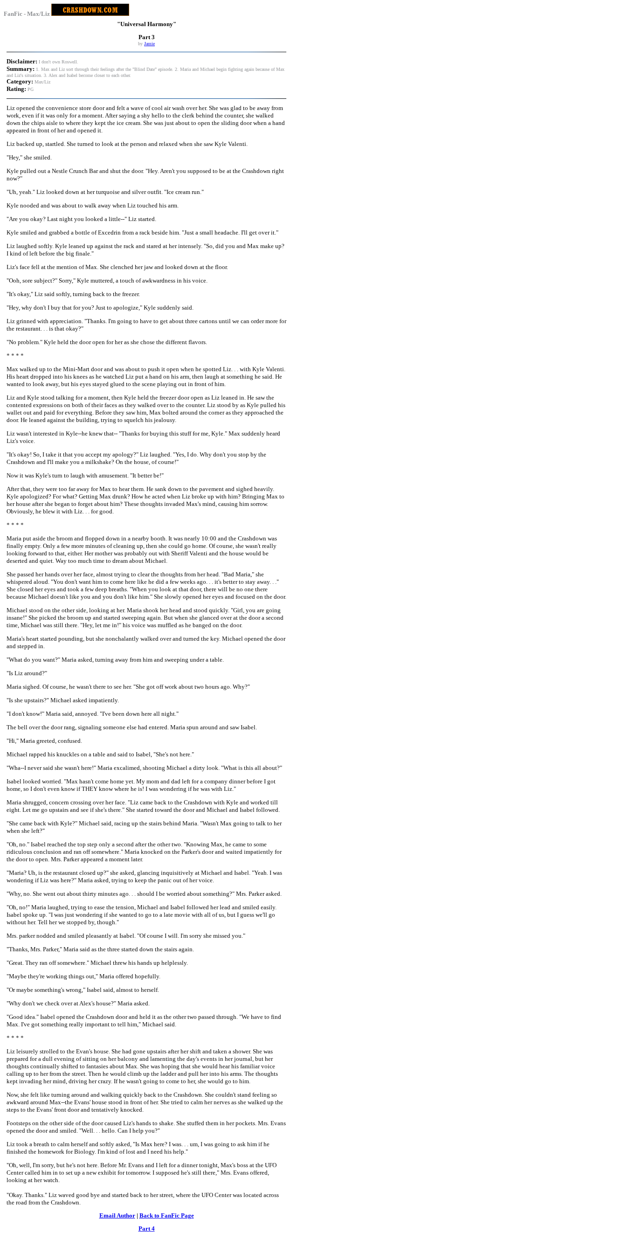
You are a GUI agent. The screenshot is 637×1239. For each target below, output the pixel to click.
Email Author (117, 1215)
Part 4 (146, 1228)
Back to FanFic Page (166, 1215)
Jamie (149, 43)
